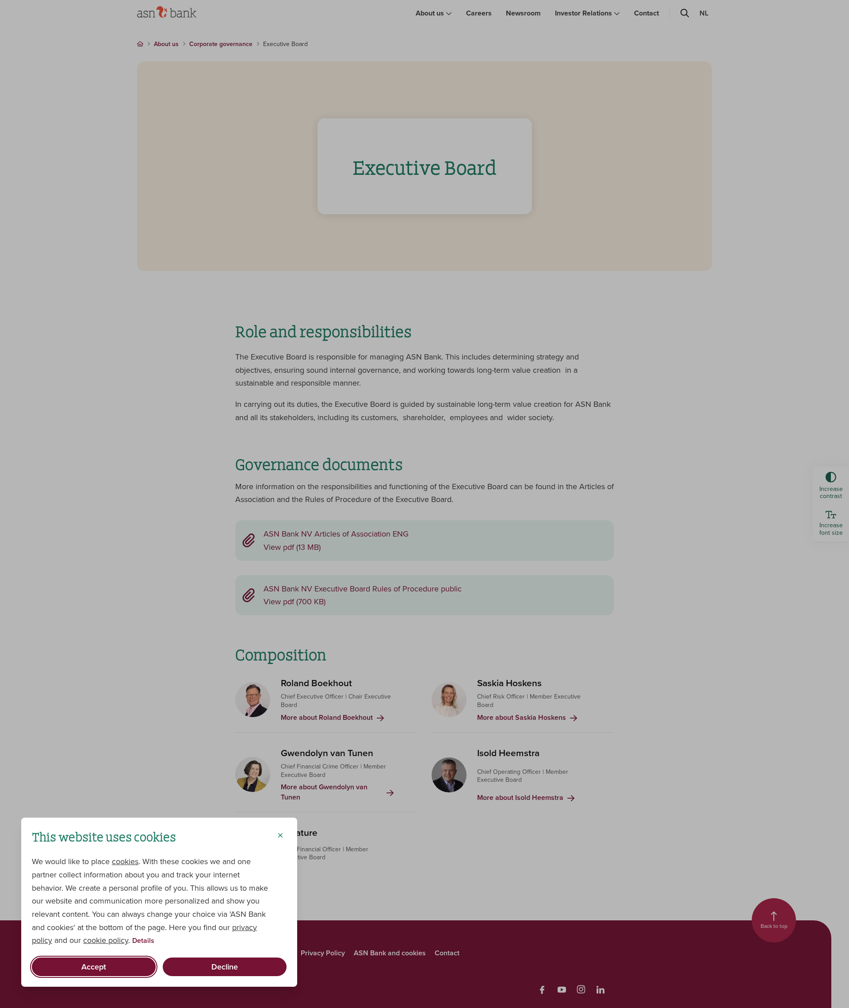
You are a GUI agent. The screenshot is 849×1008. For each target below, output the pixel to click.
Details (143, 941)
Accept (93, 966)
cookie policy (105, 940)
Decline (224, 966)
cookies (125, 861)
